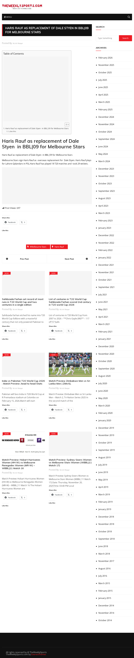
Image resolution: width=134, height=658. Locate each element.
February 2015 (105, 590)
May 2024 (103, 154)
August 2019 (104, 457)
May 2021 (103, 309)
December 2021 (106, 264)
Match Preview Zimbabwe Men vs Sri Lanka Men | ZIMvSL (69, 382)
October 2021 (105, 279)
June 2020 (103, 390)
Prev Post (24, 259)
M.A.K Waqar (18, 43)
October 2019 (105, 442)
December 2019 (106, 427)
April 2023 (103, 205)
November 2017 (106, 561)
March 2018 (104, 553)
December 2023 (106, 168)
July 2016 (102, 575)
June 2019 (103, 472)
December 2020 (106, 346)
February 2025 (105, 109)
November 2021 (106, 272)
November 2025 (106, 65)
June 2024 (103, 146)
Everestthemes (38, 654)
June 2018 (103, 546)
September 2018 (106, 538)
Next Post (69, 259)
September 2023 (106, 191)
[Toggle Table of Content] (66, 124)
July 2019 (102, 464)
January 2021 (104, 339)
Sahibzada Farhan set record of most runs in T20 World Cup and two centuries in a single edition (22, 302)
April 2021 (103, 316)
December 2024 (106, 117)
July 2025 (102, 79)
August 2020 (104, 376)
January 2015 (104, 598)
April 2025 (103, 94)
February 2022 (105, 250)
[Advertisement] (36, 89)
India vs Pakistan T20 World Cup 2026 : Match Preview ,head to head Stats (23, 382)
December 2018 (106, 516)
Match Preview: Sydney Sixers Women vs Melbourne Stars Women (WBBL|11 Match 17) (70, 462)
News (7, 273)
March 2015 (104, 583)
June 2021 (103, 301)
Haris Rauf (59, 246)
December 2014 (106, 605)
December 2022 (106, 235)
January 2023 (104, 227)
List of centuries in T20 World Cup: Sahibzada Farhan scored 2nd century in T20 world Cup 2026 (70, 302)
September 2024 (106, 139)
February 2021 (105, 331)
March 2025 (104, 102)
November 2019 (106, 435)
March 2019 (104, 494)
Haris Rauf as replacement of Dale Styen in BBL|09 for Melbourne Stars (37, 128)
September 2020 (106, 368)
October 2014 (105, 620)
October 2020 (105, 361)
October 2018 (105, 531)
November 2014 (106, 612)
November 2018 (106, 524)
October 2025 (105, 72)
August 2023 (104, 198)
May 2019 (103, 479)
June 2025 (103, 87)
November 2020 (106, 353)
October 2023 (105, 183)
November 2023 (106, 176)
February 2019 (105, 501)
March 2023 (104, 213)
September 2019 (106, 450)
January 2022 (104, 257)
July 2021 (102, 294)
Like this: (12, 131)
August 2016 (104, 568)
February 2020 (105, 413)
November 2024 (106, 124)
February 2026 (105, 57)
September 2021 (106, 287)
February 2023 (105, 220)
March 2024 (104, 161)
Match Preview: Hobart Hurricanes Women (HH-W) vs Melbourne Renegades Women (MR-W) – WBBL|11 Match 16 (21, 464)
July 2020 (102, 383)
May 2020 (103, 398)
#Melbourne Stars (38, 246)
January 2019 (104, 509)
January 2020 (104, 420)
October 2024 (105, 131)
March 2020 (104, 405)
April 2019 (103, 487)
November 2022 (106, 242)
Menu (8, 17)
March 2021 (104, 324)
